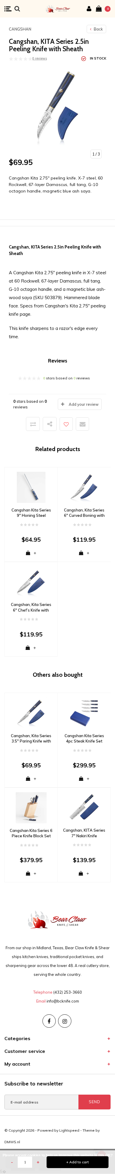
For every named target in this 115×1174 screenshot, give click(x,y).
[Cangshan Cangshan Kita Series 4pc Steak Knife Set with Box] (84, 712)
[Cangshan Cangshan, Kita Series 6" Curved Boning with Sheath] (84, 487)
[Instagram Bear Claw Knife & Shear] (64, 1021)
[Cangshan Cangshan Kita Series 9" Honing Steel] (31, 487)
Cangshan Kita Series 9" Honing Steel (31, 513)
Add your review (83, 404)
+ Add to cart (77, 1162)
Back (98, 29)
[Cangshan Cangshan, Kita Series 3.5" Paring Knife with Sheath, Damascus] (31, 712)
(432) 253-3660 (67, 992)
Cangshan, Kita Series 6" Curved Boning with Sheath (84, 513)
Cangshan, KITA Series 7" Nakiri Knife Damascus (84, 833)
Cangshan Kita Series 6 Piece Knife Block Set (31, 833)
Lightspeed (69, 1130)
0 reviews (39, 58)
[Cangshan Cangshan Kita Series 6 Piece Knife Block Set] (31, 807)
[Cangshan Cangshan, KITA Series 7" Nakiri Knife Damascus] (84, 807)
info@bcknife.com (63, 1001)
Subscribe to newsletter (33, 1083)
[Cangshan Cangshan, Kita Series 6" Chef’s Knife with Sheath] (31, 581)
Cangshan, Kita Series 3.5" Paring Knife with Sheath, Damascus (31, 738)
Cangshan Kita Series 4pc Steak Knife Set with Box (84, 738)
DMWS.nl (12, 1142)
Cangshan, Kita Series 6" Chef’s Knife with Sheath (31, 607)
